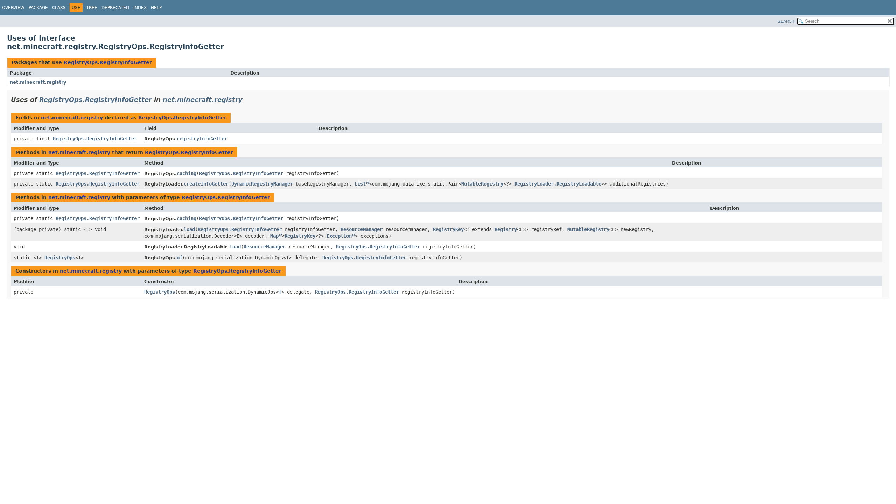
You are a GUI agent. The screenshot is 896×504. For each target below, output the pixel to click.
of (179, 257)
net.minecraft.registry (38, 82)
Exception (339, 236)
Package (38, 7)
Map (274, 236)
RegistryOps (59, 257)
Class (59, 7)
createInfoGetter (206, 184)
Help (156, 7)
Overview (13, 7)
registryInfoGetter (202, 138)
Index (140, 7)
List (360, 184)
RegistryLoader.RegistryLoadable (557, 184)
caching (186, 173)
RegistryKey (448, 229)
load (189, 229)
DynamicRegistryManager (262, 184)
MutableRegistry (482, 184)
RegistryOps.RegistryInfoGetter (108, 62)
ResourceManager (362, 229)
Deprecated (115, 7)
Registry (506, 229)
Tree (91, 7)
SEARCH (786, 21)
